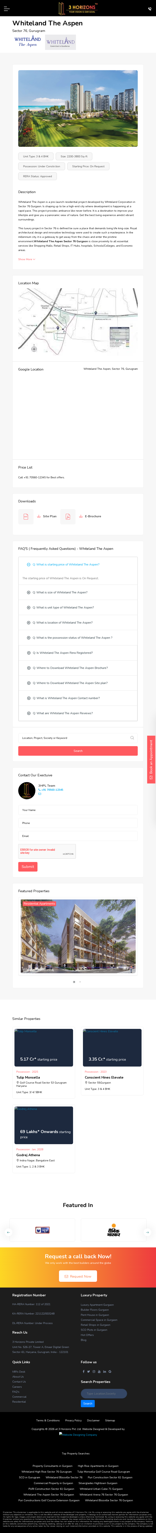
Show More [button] (25, 259)
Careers (17, 1387)
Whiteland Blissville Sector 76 (64, 1477)
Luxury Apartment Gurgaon (97, 1305)
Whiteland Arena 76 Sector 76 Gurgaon (104, 1494)
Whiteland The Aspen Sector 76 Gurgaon (48, 1494)
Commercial (19, 1397)
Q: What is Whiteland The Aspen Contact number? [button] (66, 698)
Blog (83, 1340)
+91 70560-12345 (52, 790)
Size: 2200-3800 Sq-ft (74, 156)
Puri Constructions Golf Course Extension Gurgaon (49, 1500)
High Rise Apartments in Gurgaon (98, 1466)
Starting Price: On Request (88, 166)
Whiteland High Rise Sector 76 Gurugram (46, 1472)
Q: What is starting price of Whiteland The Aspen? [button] (66, 564)
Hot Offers (87, 1335)
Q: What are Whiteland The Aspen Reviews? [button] (63, 713)
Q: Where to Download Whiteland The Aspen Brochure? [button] (70, 668)
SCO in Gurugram (29, 1477)
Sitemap (110, 1420)
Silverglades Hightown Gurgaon (98, 1483)
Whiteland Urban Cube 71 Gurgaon (101, 1489)
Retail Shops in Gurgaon (95, 1325)
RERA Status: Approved (37, 176)
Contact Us (19, 1382)
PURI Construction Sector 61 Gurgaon (51, 1489)
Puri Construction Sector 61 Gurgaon (110, 1477)
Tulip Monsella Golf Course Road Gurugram (103, 1472)
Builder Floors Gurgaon (95, 1310)
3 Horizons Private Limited (28, 1342)
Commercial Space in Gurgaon (99, 1320)
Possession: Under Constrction (41, 166)
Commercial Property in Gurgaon (53, 1483)
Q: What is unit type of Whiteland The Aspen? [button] (63, 607)
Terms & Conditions (48, 1420)
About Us (18, 1377)
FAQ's (15, 1392)
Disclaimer (93, 1420)
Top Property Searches (76, 1453)
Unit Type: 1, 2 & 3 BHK (30, 1166)
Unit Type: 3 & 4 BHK (36, 156)
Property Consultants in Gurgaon (52, 1466)
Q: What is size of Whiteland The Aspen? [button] (60, 592)
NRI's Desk (18, 1372)
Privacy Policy (73, 1420)
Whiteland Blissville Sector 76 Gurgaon (109, 1500)
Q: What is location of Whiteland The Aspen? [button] (63, 623)
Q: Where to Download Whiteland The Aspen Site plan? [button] (70, 683)
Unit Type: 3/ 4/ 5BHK (29, 1092)
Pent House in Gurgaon (95, 1315)
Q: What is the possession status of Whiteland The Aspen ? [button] (72, 638)
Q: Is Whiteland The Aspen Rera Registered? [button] (63, 653)
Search (78, 751)
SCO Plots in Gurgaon (94, 1330)
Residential (19, 1402)
